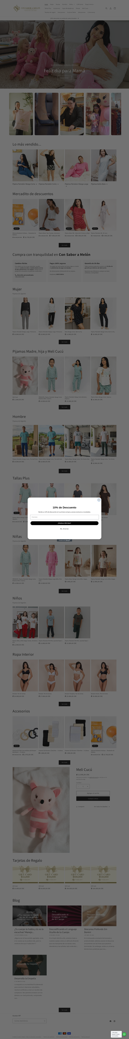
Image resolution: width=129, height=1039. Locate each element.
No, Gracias (64, 529)
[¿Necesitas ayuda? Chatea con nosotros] (124, 1034)
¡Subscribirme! (64, 523)
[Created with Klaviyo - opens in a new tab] (64, 540)
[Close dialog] (99, 499)
